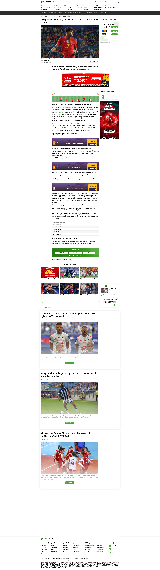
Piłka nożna (50, 12)
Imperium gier (84, 560)
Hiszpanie (54, 107)
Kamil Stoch (99, 545)
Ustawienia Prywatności (73, 558)
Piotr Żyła (87, 551)
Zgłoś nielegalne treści (49, 307)
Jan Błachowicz (99, 549)
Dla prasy (58, 558)
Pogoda (42, 560)
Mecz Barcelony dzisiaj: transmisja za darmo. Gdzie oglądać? (69, 295)
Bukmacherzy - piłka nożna (56, 259)
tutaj (65, 567)
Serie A (74, 549)
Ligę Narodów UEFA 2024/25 (69, 107)
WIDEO (83, 12)
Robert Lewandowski (89, 545)
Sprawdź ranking (109, 38)
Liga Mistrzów (76, 545)
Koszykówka (96, 12)
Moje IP (68, 560)
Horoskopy (47, 560)
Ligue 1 (63, 551)
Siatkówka (60, 12)
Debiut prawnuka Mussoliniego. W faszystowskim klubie (112, 290)
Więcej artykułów (109, 305)
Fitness (42, 551)
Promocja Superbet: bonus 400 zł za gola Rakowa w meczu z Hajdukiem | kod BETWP (49, 280)
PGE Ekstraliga (76, 551)
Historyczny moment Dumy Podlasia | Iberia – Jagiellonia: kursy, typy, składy (89, 279)
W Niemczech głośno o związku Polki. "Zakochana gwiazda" (110, 295)
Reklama (81, 558)
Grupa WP (49, 558)
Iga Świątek (87, 549)
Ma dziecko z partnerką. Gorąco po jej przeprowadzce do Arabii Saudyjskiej (110, 299)
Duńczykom (60, 112)
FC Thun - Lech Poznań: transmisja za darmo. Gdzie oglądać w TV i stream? (89, 295)
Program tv (53, 560)
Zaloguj (118, 2)
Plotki (65, 560)
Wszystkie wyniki (113, 7)
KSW (42, 553)
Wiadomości (74, 560)
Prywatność (64, 558)
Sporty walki (78, 12)
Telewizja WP (60, 560)
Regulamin (86, 558)
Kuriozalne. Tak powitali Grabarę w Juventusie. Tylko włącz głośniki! (109, 302)
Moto (102, 12)
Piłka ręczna (89, 12)
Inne (70, 259)
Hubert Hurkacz (99, 551)
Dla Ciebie (44, 12)
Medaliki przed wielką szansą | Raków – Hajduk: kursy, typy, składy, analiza (69, 279)
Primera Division (65, 549)
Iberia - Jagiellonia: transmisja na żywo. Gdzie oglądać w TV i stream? (50, 295)
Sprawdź (114, 27)
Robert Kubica (88, 547)
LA (105, 12)
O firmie (54, 558)
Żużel (65, 12)
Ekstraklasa (64, 545)
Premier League (65, 547)
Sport (79, 560)
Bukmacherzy (71, 12)
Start (41, 16)
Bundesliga (75, 547)
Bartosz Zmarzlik (100, 547)
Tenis (55, 12)
